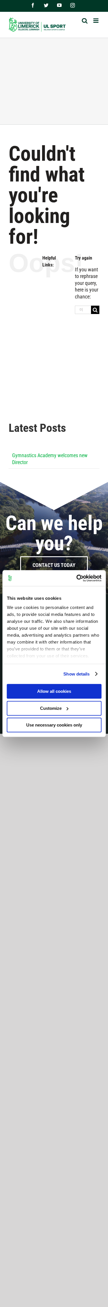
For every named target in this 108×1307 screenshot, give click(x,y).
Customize (51, 708)
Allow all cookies (54, 691)
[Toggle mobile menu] (96, 21)
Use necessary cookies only (54, 724)
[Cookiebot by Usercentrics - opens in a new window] (76, 578)
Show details (76, 674)
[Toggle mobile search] (85, 21)
